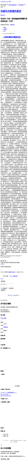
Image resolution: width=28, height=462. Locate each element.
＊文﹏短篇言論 (13, 276)
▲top (2, 278)
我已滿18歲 (3, 459)
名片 (4, 31)
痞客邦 (10, 272)
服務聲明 (16, 442)
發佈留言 (3, 290)
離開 (8, 459)
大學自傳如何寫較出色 (12, 37)
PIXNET (6, 440)
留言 (13, 272)
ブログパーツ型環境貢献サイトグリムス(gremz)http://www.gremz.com (9, 394)
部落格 (5, 29)
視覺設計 (12, 24)
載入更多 (3, 281)
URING (2, 264)
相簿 (4, 27)
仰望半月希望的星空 (11, 11)
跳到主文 (3, 15)
